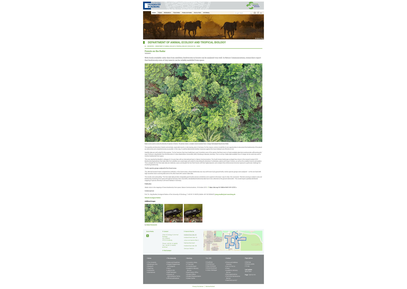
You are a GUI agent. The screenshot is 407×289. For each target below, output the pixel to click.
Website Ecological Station (153, 198)
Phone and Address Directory (232, 263)
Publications (187, 12)
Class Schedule (211, 266)
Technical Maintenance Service (233, 277)
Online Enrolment (211, 268)
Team (160, 12)
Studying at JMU (153, 264)
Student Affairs (191, 274)
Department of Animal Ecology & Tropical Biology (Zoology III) (175, 46)
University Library (192, 262)
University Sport (191, 266)
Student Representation (194, 276)
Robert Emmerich (151, 225)
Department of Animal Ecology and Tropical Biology (187, 42)
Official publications (173, 278)
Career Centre (191, 278)
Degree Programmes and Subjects (173, 265)
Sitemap (248, 262)
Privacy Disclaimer (198, 286)
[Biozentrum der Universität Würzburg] (253, 9)
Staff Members (171, 272)
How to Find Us (189, 231)
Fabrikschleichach (189, 243)
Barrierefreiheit (210, 286)
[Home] (145, 46)
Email (165, 247)
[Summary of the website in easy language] (255, 13)
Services (189, 258)
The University (152, 262)
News (154, 12)
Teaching (176, 12)
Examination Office (192, 272)
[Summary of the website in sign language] (258, 13)
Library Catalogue (211, 270)
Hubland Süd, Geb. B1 (190, 235)
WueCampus (210, 264)
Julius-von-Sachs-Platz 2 (191, 240)
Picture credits (250, 264)
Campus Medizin (189, 248)
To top (247, 266)
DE (261, 13)
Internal (206, 12)
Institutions (151, 270)
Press (228, 268)
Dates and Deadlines (173, 262)
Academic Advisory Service (192, 269)
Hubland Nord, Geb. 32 (190, 237)
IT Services (190, 264)
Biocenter (150, 46)
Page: (246, 275)
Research (167, 12)
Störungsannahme (231, 274)
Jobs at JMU (171, 270)
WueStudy (209, 262)
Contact (166, 231)
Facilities (197, 12)
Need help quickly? (231, 280)
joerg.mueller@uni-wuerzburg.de (225, 194)
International (151, 272)
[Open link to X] (147, 236)
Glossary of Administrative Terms (173, 275)
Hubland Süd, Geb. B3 (190, 246)
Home (149, 258)
